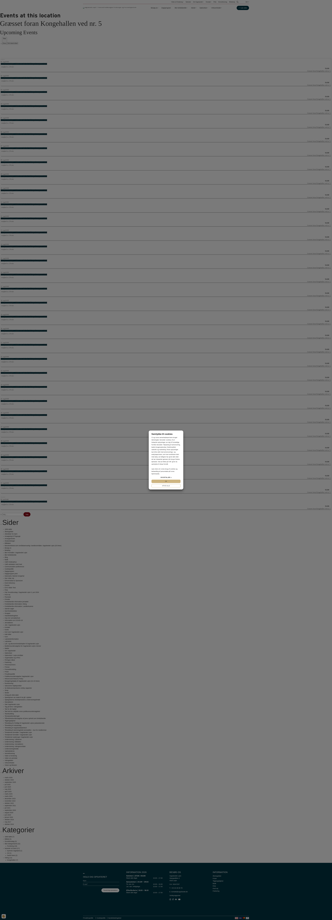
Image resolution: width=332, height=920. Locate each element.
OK (166, 481)
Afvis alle (166, 486)
